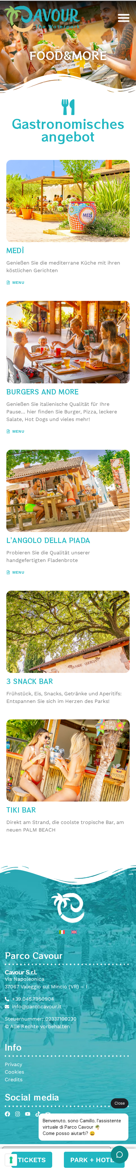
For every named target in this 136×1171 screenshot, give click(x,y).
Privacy (13, 1064)
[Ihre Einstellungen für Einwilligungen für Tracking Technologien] (11, 1160)
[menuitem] (62, 932)
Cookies (14, 1072)
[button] (123, 17)
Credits (13, 1079)
